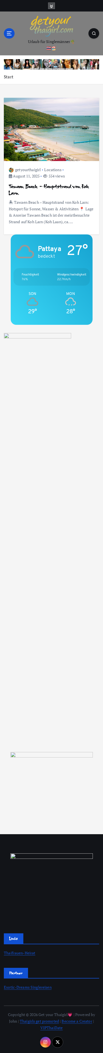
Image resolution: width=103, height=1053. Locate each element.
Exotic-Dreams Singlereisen (28, 987)
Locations (52, 169)
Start (8, 76)
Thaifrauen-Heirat (19, 953)
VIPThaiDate (51, 1027)
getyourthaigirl (28, 169)
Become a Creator (77, 1021)
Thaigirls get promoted (39, 1021)
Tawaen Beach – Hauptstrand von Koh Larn (49, 190)
